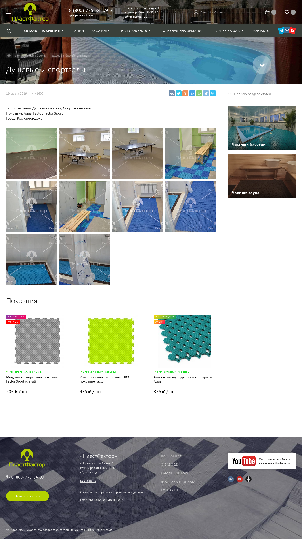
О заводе (169, 464)
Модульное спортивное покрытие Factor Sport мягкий (32, 379)
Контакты (169, 490)
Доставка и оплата (178, 481)
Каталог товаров (176, 473)
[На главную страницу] (30, 11)
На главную (172, 456)
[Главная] (9, 55)
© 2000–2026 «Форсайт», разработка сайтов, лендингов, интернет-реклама (59, 530)
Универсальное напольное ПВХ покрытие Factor (104, 379)
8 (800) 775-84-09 (88, 10)
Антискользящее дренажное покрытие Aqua (184, 379)
